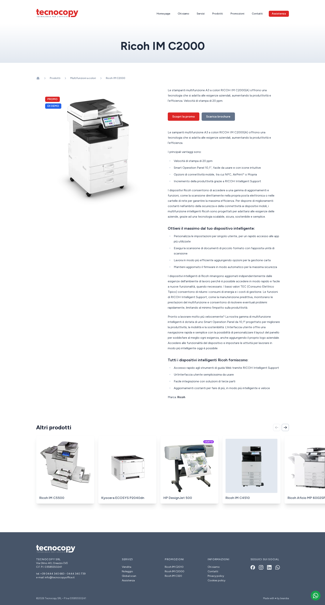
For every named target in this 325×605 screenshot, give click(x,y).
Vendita (126, 567)
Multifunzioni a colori (83, 78)
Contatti (257, 13)
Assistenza (128, 580)
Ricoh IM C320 (173, 576)
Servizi (201, 13)
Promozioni (237, 13)
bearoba (284, 598)
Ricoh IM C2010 (174, 567)
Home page (163, 13)
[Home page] (38, 78)
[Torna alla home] (57, 13)
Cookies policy (216, 580)
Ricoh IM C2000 (115, 78)
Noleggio (127, 571)
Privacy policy (216, 576)
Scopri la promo (183, 116)
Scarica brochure (218, 116)
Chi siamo (183, 13)
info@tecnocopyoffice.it (60, 577)
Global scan (129, 576)
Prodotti (217, 13)
